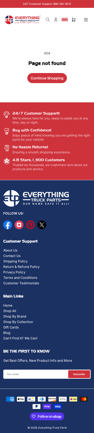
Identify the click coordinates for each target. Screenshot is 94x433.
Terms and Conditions (20, 278)
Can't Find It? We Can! (20, 338)
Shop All (9, 311)
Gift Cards (11, 327)
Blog (6, 333)
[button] (65, 20)
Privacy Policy (14, 272)
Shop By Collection (18, 322)
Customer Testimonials (21, 283)
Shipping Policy (15, 261)
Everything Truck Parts (52, 427)
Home (7, 305)
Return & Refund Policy (21, 267)
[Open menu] (86, 19)
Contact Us (12, 256)
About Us (10, 250)
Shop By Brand (14, 316)
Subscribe (79, 374)
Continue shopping (47, 78)
